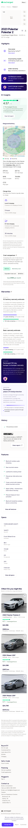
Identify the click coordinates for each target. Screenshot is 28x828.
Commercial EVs (5, 750)
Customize (23, 824)
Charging (3, 756)
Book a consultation (7, 786)
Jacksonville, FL (6, 802)
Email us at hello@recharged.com (10, 790)
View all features (10, 509)
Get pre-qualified (6, 770)
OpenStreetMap (21, 156)
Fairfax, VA (5, 798)
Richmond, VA (6, 796)
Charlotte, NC (6, 800)
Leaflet (14, 156)
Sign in (3, 779)
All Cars (3, 7)
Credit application (6, 772)
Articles (3, 754)
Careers (3, 792)
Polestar (9, 7)
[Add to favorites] (25, 595)
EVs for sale (4, 748)
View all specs (9, 575)
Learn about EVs (6, 752)
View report (11, 53)
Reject (17, 824)
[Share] (25, 30)
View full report (9, 116)
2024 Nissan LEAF (9, 655)
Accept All (7, 824)
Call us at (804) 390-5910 (8, 788)
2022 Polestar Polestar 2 (11, 615)
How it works (5, 763)
